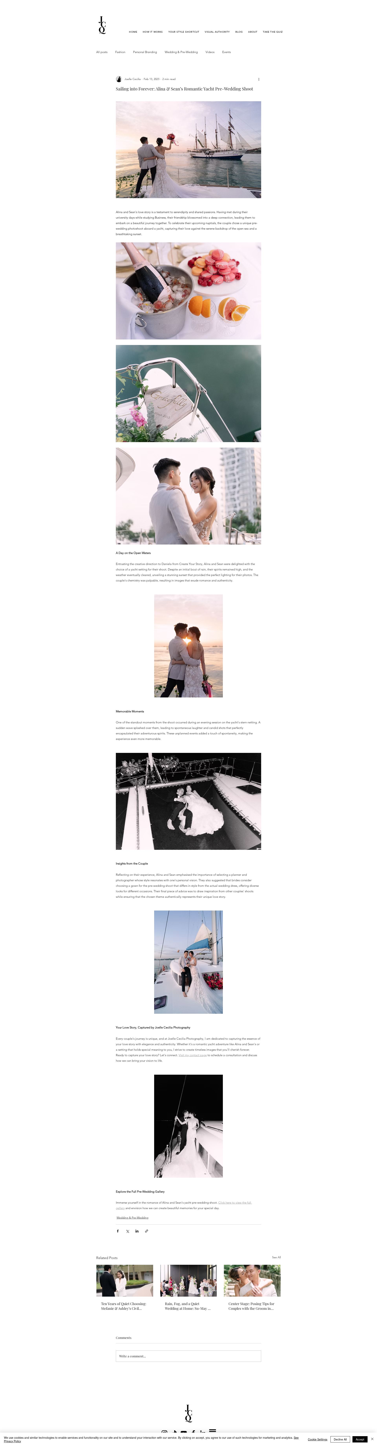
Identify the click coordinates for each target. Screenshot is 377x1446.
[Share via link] (146, 1231)
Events (226, 52)
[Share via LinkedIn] (137, 1231)
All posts (101, 52)
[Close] (372, 1439)
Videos (210, 52)
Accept (360, 1439)
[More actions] (258, 79)
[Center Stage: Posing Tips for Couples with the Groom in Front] (252, 1281)
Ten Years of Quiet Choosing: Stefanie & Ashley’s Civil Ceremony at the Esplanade (123, 1306)
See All (276, 1257)
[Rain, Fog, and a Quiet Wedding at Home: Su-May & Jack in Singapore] (188, 1281)
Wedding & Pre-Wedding (181, 52)
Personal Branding (145, 52)
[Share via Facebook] (118, 1231)
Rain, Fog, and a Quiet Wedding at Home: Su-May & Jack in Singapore (188, 1306)
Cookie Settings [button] (317, 1439)
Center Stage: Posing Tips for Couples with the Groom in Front (251, 1306)
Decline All (340, 1439)
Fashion (120, 52)
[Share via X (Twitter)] (127, 1231)
